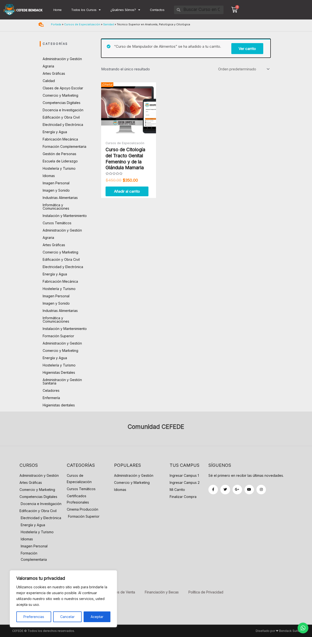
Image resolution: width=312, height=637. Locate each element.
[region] (63, 598)
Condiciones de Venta (117, 592)
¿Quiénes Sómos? (123, 10)
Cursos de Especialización (82, 24)
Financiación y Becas (162, 592)
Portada (56, 24)
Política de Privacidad (205, 592)
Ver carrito (247, 48)
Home (57, 10)
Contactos (157, 10)
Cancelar (67, 617)
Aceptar (97, 617)
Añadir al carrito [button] (127, 191)
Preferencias (33, 617)
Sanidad (108, 24)
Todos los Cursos (83, 10)
